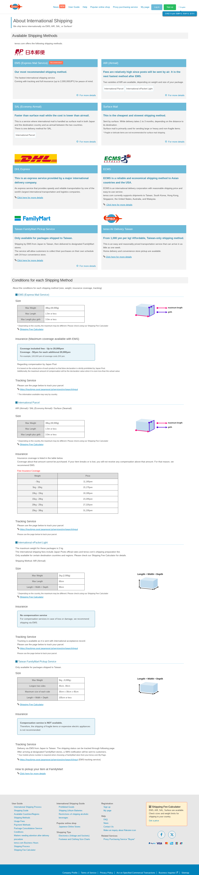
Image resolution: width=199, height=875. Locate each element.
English (173, 13)
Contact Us (109, 827)
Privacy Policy (106, 873)
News (106, 823)
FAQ (106, 819)
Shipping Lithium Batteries (70, 810)
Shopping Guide (21, 810)
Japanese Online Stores (69, 827)
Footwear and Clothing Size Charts (74, 839)
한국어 (192, 13)
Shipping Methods (22, 818)
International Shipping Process (28, 807)
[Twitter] (172, 834)
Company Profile (69, 873)
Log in (157, 7)
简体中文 (186, 13)
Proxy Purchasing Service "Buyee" (119, 839)
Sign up (170, 7)
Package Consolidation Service (28, 828)
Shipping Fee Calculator (32, 329)
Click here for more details (30, 197)
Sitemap (185, 873)
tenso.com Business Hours (26, 843)
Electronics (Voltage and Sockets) (74, 836)
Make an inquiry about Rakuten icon (120, 830)
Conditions (18, 832)
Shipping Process (22, 846)
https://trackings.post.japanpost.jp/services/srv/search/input (49, 389)
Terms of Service (88, 873)
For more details (88, 95)
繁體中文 (179, 13)
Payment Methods (22, 825)
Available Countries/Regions (26, 814)
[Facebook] (161, 834)
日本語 (167, 13)
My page (107, 810)
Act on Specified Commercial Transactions (136, 873)
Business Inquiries (167, 873)
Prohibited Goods (66, 807)
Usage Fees (19, 821)
